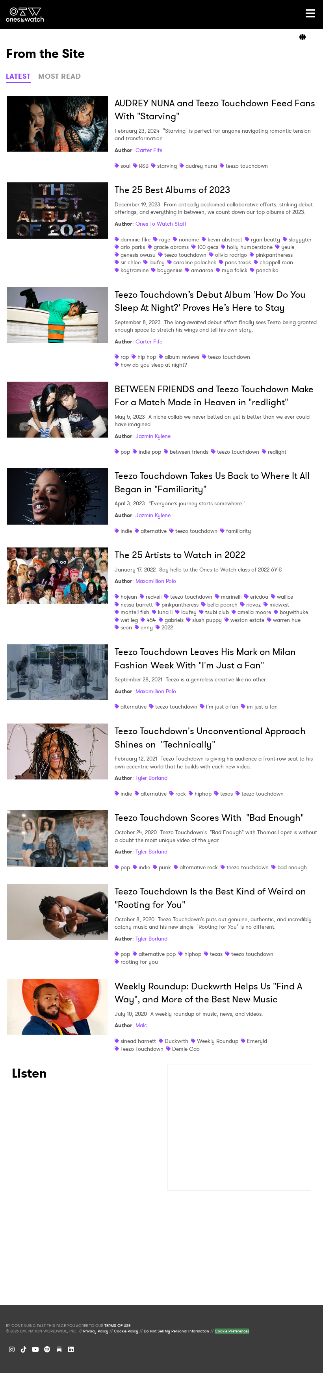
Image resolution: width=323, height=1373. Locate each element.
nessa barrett (137, 605)
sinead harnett (138, 1041)
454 (151, 620)
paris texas (238, 262)
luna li (165, 612)
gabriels (174, 620)
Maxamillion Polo (156, 581)
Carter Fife (149, 150)
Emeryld (257, 1041)
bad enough (292, 867)
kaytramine (135, 270)
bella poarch (222, 605)
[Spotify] (47, 1349)
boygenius (169, 270)
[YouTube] (35, 1349)
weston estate (247, 620)
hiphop (203, 794)
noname (189, 239)
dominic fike (135, 239)
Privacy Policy (95, 1331)
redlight (277, 452)
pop (125, 452)
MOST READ (59, 76)
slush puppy (207, 620)
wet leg (129, 620)
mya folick (234, 270)
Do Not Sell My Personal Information (176, 1331)
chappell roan (276, 262)
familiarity (238, 531)
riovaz (253, 605)
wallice (285, 597)
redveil (154, 597)
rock (180, 794)
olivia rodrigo (231, 255)
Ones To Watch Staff (161, 224)
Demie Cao (186, 1049)
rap (125, 357)
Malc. (142, 1025)
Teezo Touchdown (142, 1049)
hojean (129, 597)
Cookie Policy (126, 1331)
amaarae (202, 270)
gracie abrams (171, 247)
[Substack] (59, 1349)
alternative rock (199, 867)
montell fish (135, 612)
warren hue (287, 620)
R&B (144, 166)
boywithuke (294, 612)
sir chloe (131, 262)
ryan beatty (265, 239)
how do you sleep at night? (154, 365)
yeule (287, 247)
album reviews (182, 357)
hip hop (146, 357)
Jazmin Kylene (153, 436)
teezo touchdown (247, 166)
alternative (154, 531)
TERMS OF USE (117, 1325)
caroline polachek (194, 262)
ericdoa (259, 597)
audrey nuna (201, 166)
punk (165, 867)
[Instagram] (12, 1349)
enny (147, 627)
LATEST (18, 76)
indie (126, 531)
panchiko (267, 270)
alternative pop (157, 954)
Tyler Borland (151, 778)
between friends (189, 452)
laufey (157, 262)
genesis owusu (138, 255)
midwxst (279, 605)
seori (126, 627)
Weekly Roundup (217, 1041)
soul (125, 166)
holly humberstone (250, 247)
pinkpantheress (274, 255)
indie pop (150, 452)
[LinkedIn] (71, 1349)
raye (164, 239)
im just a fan (262, 707)
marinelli (231, 597)
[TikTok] (24, 1349)
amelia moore (254, 612)
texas (226, 794)
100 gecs (207, 247)
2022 (167, 627)
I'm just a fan (222, 707)
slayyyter (300, 239)
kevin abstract (225, 239)
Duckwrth (176, 1041)
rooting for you (139, 962)
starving (167, 166)
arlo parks (133, 247)
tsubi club (217, 612)
